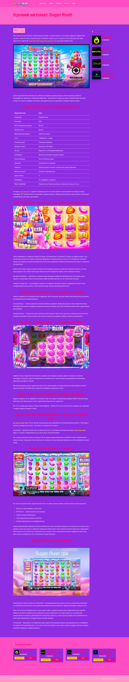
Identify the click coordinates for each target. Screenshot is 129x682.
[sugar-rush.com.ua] (21, 2)
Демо (51, 3)
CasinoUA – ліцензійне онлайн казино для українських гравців (109, 74)
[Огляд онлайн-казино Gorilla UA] (96, 44)
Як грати (58, 3)
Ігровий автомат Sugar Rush (109, 678)
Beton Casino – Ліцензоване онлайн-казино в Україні (108, 50)
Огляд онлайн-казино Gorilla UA (108, 37)
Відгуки (66, 3)
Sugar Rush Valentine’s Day (48, 41)
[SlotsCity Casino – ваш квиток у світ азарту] (96, 67)
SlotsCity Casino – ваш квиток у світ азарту (108, 61)
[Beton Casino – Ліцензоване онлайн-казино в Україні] (96, 55)
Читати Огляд (19, 658)
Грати (30, 658)
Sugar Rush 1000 (34, 41)
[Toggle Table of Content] (21, 30)
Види (73, 3)
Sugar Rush (43, 3)
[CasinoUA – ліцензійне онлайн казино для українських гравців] (96, 79)
